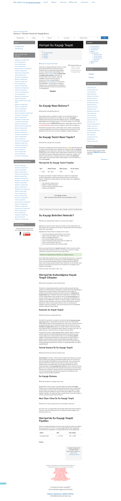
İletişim (92, 63)
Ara (104, 38)
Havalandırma (84, 2)
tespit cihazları (49, 73)
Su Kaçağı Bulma (94, 46)
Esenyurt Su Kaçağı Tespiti (20, 31)
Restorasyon (63, 2)
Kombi (93, 2)
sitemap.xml (104, 159)
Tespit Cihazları (94, 53)
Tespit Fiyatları (94, 61)
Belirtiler (92, 51)
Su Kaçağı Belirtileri (53, 82)
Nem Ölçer (96, 59)
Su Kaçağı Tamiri (94, 48)
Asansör (46, 2)
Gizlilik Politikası (68, 494)
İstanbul (91, 74)
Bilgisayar (53, 2)
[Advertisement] (60, 17)
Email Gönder (74, 453)
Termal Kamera (98, 56)
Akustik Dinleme (98, 58)
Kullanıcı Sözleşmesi (54, 494)
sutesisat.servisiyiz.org (74, 454)
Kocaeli (91, 77)
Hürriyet (60, 467)
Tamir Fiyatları (94, 49)
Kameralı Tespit (98, 54)
